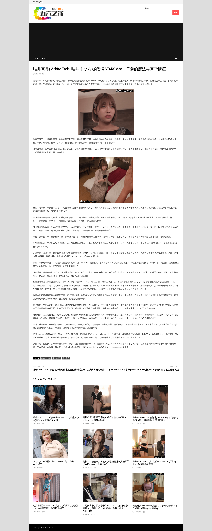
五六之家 (50, 527)
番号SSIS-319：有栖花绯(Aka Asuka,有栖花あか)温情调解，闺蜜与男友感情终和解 (155, 419)
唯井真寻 (66, 358)
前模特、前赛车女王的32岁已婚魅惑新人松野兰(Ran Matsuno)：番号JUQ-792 (106, 463)
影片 (43, 58)
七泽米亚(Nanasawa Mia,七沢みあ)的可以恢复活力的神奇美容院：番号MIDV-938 (55, 507)
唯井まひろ (57, 358)
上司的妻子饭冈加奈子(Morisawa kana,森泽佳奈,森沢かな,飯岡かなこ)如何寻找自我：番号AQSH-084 (105, 508)
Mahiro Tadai (46, 358)
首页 (36, 58)
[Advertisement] (106, 39)
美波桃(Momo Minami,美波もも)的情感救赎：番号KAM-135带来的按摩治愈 (155, 507)
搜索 (147, 8)
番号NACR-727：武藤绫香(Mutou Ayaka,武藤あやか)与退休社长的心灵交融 (56, 419)
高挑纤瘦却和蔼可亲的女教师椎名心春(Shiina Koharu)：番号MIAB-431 (104, 418)
